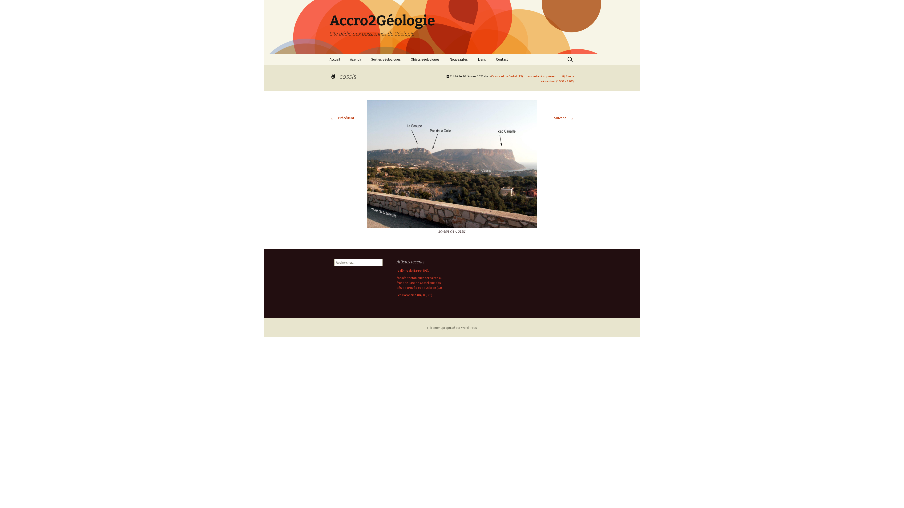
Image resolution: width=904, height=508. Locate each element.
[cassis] (452, 163)
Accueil (335, 59)
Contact (502, 59)
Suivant (564, 117)
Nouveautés (459, 59)
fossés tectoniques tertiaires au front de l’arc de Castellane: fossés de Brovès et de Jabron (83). (420, 283)
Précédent (342, 117)
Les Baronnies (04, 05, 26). (415, 295)
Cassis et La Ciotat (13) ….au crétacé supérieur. (524, 76)
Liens (482, 59)
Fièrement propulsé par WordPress (452, 327)
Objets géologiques (425, 59)
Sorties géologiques (386, 59)
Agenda (355, 59)
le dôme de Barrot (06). (413, 270)
